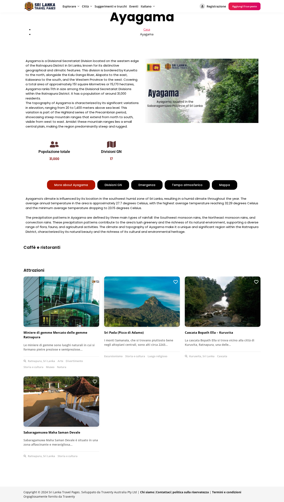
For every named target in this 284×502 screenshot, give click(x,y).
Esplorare (69, 6)
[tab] (71, 185)
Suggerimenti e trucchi (111, 6)
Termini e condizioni (226, 492)
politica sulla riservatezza (191, 492)
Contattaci (163, 492)
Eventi (133, 6)
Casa (146, 29)
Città (85, 6)
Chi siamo (147, 492)
